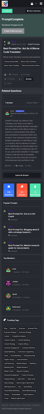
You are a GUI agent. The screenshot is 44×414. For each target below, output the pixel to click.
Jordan (15, 281)
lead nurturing (9, 363)
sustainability (16, 394)
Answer (29, 79)
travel (6, 398)
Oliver (10, 211)
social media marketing (11, 390)
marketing (33, 363)
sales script (31, 379)
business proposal (10, 332)
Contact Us (36, 405)
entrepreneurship (29, 355)
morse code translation (28, 61)
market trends (9, 371)
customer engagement (11, 348)
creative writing (23, 344)
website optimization (18, 398)
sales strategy (9, 383)
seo (19, 387)
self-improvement (10, 387)
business (22, 328)
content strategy (9, 344)
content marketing (24, 340)
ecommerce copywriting (26, 352)
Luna (14, 269)
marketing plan (9, 367)
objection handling (22, 371)
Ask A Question (35, 11)
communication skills (11, 61)
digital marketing (9, 352)
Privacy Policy (26, 405)
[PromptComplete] (5, 3)
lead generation (22, 359)
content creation (9, 340)
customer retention (28, 348)
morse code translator (11, 65)
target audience (28, 394)
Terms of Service (15, 405)
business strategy (25, 332)
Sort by (32, 103)
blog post (13, 328)
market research (22, 367)
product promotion (28, 375)
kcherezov (16, 307)
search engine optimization (25, 383)
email (6, 355)
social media (28, 387)
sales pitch (21, 379)
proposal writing (9, 379)
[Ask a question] (39, 407)
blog (5, 328)
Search (8, 11)
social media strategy (29, 390)
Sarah (14, 294)
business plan (32, 328)
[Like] (5, 41)
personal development (11, 375)
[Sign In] (32, 3)
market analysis (22, 363)
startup (6, 394)
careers (6, 336)
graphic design (9, 359)
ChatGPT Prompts (34, 44)
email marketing (16, 355)
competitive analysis (19, 336)
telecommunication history (31, 65)
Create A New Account (13, 31)
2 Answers (13, 220)
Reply (21, 166)
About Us (5, 405)
